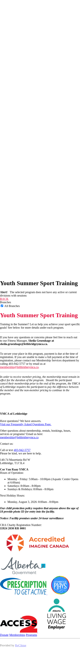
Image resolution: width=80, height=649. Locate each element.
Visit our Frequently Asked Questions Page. (25, 424)
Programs (31, 635)
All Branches (12, 306)
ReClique (20, 645)
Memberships (17, 635)
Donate (4, 635)
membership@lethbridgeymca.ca (19, 367)
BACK (4, 298)
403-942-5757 (22, 450)
